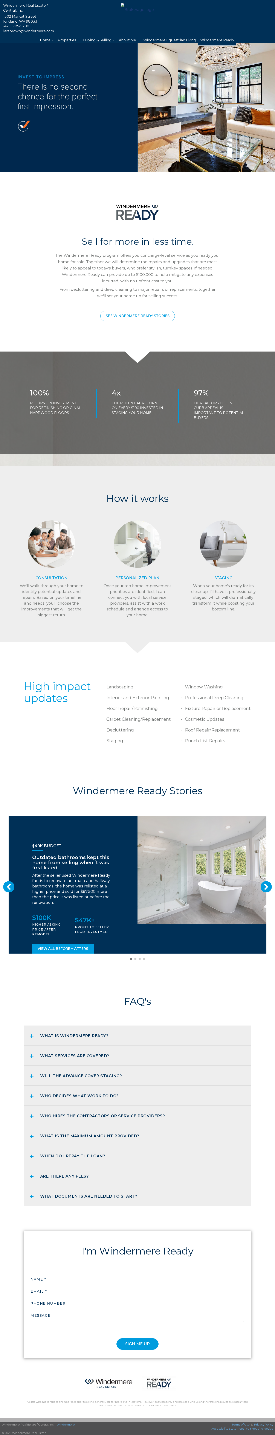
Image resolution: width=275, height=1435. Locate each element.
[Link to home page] (137, 10)
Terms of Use (241, 1424)
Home (47, 42)
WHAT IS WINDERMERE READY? (74, 1035)
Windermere (66, 1424)
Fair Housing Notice (259, 1428)
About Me (129, 42)
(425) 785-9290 (16, 26)
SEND (137, 1344)
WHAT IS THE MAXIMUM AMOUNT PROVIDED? (89, 1136)
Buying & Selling (99, 42)
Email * (39, 1291)
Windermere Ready (217, 40)
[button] (137, 316)
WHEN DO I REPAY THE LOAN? (72, 1156)
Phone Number (48, 1303)
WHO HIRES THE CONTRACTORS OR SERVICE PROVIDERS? (102, 1116)
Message (40, 1315)
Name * (38, 1279)
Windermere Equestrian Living (169, 40)
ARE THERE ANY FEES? (64, 1176)
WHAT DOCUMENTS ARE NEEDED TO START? (88, 1196)
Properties (69, 42)
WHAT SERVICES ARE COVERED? (74, 1056)
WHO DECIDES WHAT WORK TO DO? (79, 1096)
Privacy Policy (263, 1424)
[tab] (137, 1035)
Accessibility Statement (227, 1428)
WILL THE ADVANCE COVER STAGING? (81, 1076)
